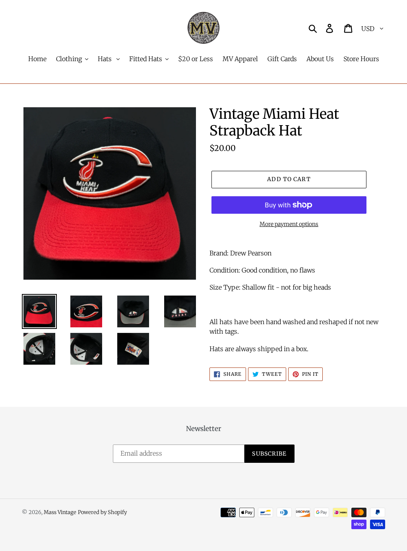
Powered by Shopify (102, 512)
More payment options (289, 224)
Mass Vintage (60, 512)
